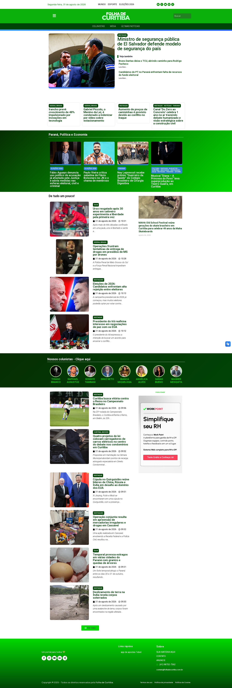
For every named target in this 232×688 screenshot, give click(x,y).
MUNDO (102, 4)
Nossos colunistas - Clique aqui (68, 359)
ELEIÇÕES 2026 (126, 4)
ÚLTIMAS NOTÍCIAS (130, 26)
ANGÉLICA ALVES (142, 380)
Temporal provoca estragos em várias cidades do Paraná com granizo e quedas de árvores (110, 559)
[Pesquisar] (189, 16)
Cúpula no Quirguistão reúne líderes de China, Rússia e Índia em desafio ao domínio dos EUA (111, 483)
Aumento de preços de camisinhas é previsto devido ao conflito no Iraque (132, 113)
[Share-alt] (172, 4)
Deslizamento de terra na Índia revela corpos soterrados (109, 594)
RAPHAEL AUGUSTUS (73, 380)
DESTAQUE (122, 35)
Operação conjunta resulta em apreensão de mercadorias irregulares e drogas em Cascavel (109, 521)
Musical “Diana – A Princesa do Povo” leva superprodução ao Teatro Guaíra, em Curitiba (165, 181)
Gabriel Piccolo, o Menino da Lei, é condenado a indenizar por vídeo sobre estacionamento (98, 115)
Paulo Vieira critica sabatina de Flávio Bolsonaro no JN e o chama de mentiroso (96, 176)
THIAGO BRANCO (56, 380)
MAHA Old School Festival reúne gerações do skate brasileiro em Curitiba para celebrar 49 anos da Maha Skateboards (160, 227)
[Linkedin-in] (59, 658)
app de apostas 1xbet (131, 652)
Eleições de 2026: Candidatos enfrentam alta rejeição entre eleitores (110, 286)
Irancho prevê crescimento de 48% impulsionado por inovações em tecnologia (62, 115)
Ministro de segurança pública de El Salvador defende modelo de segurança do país (149, 43)
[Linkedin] (169, 4)
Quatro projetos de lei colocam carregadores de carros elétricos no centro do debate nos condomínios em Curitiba (110, 441)
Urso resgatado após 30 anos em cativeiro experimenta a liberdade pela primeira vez (108, 213)
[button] (90, 628)
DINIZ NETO (107, 379)
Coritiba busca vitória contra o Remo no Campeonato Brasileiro (111, 401)
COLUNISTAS (98, 26)
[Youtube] (165, 4)
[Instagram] (161, 4)
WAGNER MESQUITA (176, 380)
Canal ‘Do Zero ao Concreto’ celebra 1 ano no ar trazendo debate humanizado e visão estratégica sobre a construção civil (168, 116)
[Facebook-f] (44, 658)
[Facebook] (158, 4)
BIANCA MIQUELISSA (125, 380)
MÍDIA (113, 26)
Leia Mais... (123, 67)
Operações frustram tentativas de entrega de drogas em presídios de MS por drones (110, 250)
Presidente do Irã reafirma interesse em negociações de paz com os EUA (110, 324)
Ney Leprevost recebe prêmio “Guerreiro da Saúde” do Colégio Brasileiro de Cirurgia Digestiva (130, 178)
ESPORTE (112, 4)
